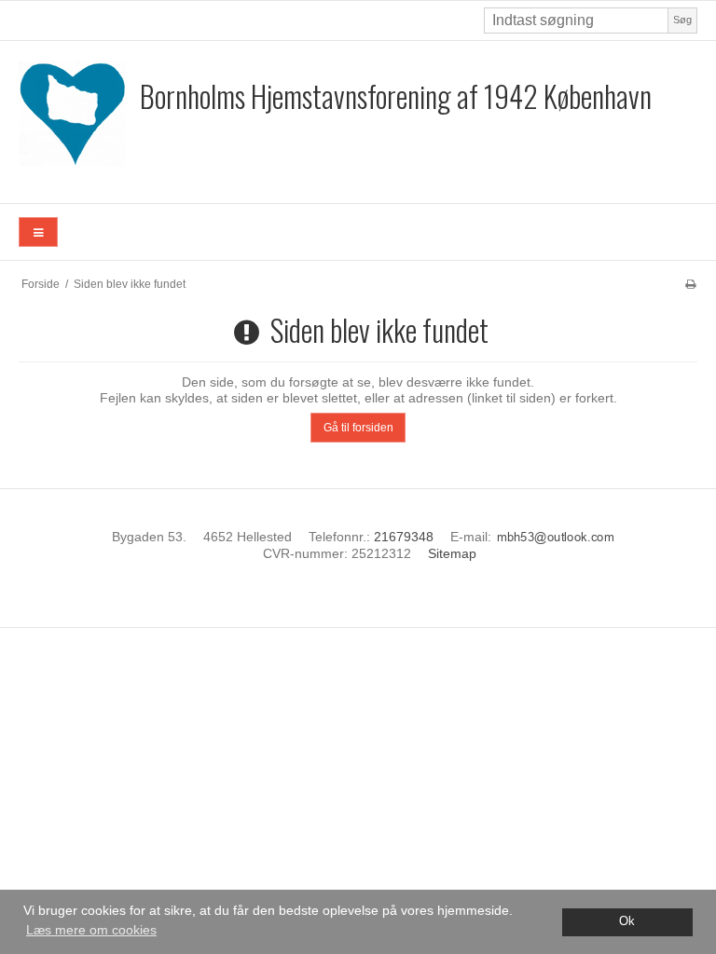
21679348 (404, 536)
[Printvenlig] (690, 284)
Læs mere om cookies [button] (91, 929)
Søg (682, 19)
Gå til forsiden (358, 427)
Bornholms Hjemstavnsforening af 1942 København (396, 95)
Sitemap (452, 553)
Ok (627, 921)
